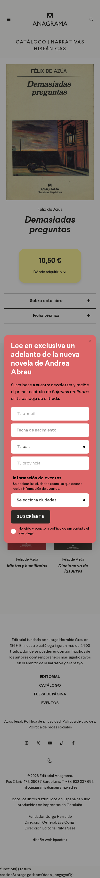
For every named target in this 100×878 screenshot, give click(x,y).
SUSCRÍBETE (30, 517)
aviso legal (26, 533)
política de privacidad (66, 528)
